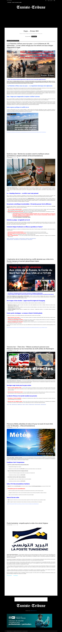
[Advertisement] (31, 599)
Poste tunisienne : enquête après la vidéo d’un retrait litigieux (27, 523)
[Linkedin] (50, 0)
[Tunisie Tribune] (31, 7)
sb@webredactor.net (33, 610)
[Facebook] (47, 0)
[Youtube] (54, 0)
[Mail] (51, 0)
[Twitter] (53, 0)
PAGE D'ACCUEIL (34, 36)
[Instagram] (48, 0)
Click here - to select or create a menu (14, 2)
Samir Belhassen (10, 157)
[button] (45, 0)
